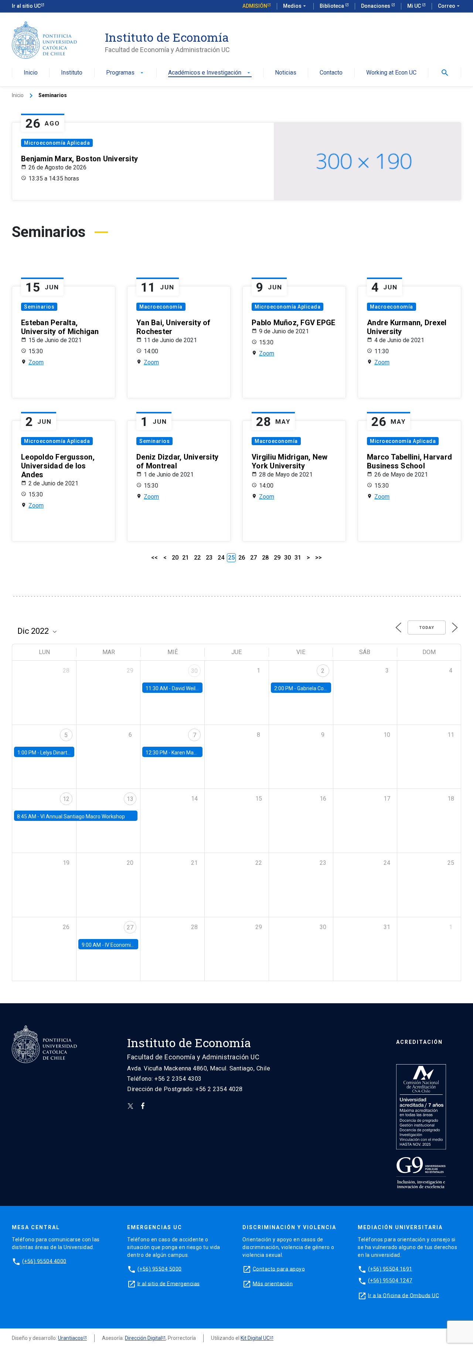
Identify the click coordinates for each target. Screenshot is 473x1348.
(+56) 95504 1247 (390, 1280)
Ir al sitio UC (26, 6)
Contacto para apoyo (279, 1269)
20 (175, 557)
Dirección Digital (143, 1338)
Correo (449, 6)
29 (277, 557)
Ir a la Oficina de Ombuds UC (403, 1295)
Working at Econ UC (391, 73)
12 (66, 798)
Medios (295, 6)
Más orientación (273, 1283)
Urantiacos (70, 1338)
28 (265, 557)
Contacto (331, 73)
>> (318, 557)
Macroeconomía (161, 307)
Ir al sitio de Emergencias (168, 1283)
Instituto (71, 73)
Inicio (31, 73)
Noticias (285, 73)
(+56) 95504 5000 (159, 1269)
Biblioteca (332, 6)
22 (197, 557)
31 (298, 557)
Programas (125, 73)
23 (209, 557)
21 (185, 557)
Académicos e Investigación (210, 73)
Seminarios (39, 307)
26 (241, 557)
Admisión (254, 6)
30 (287, 557)
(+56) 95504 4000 (44, 1261)
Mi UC (414, 6)
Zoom (36, 362)
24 (221, 557)
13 (130, 798)
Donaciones (376, 6)
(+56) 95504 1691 (390, 1269)
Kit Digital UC (255, 1338)
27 (253, 557)
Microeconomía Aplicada (57, 143)
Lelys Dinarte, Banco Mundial (73, 753)
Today (426, 627)
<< (154, 557)
